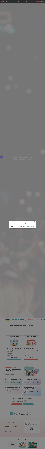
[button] (13, 226)
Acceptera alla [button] (30, 226)
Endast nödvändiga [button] (22, 226)
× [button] (34, 221)
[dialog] (22, 224)
